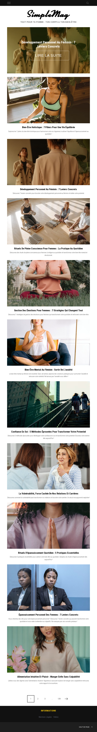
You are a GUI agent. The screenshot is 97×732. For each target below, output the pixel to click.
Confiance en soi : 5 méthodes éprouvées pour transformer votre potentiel (48, 431)
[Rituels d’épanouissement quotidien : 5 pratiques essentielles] (48, 526)
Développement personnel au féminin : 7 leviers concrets (48, 189)
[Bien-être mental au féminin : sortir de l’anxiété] (48, 342)
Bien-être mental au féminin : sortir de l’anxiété (48, 369)
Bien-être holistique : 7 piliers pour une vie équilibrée (48, 127)
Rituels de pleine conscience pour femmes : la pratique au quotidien (48, 248)
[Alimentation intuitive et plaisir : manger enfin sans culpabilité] (48, 649)
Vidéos (55, 717)
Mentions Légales (45, 717)
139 (59, 699)
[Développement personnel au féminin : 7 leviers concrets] (48, 162)
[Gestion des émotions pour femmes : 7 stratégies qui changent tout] (48, 283)
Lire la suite (48, 55)
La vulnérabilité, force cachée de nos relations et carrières (48, 493)
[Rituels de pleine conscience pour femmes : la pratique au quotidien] (48, 221)
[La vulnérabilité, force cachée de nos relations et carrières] (48, 466)
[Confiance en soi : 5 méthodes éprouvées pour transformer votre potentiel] (48, 404)
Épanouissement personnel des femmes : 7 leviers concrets (48, 614)
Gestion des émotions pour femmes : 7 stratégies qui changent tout (48, 310)
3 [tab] (82, 49)
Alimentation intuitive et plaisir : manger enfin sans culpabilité (48, 676)
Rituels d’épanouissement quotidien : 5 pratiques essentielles (48, 552)
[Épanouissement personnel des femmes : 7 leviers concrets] (48, 587)
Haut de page (84, 727)
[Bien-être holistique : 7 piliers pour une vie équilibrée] (48, 100)
